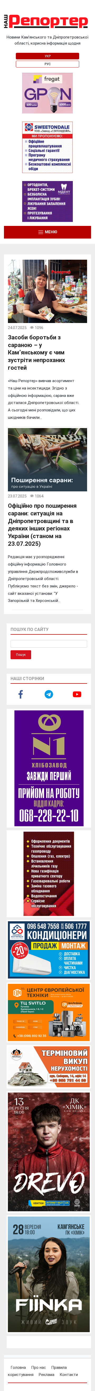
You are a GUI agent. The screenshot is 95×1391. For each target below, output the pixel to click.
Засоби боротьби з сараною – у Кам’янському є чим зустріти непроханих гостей (36, 352)
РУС (48, 64)
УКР (48, 56)
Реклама (46, 1374)
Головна (18, 1367)
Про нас (38, 1367)
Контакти (69, 1374)
